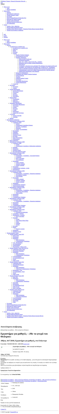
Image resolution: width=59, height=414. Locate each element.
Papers (14, 227)
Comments (18, 157)
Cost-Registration (17, 256)
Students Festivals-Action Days (14, 309)
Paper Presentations (17, 137)
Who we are (7, 39)
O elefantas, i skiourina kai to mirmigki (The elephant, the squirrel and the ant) (38, 66)
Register (6, 37)
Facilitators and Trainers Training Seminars (26, 74)
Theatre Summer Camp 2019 (17, 234)
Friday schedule (20, 162)
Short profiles (19, 193)
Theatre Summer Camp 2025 (17, 275)
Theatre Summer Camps (13, 233)
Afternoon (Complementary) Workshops (26, 269)
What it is (15, 49)
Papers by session (20, 229)
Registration (16, 130)
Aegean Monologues (21, 82)
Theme (17, 144)
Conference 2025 (17, 211)
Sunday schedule (20, 165)
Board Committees (11, 42)
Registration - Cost (17, 270)
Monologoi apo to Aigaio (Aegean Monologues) (30, 63)
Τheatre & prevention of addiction (15, 317)
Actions (15, 53)
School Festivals (20, 75)
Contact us (15, 84)
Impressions (16, 111)
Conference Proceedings (22, 191)
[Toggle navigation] (26, 1)
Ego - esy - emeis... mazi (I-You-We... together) (30, 61)
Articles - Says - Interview (13, 313)
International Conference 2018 (17, 121)
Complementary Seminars (19, 184)
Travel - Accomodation (21, 129)
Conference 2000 (17, 208)
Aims (8, 41)
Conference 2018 (17, 122)
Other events (16, 260)
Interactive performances (22, 72)
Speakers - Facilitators (21, 126)
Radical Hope (13, 97)
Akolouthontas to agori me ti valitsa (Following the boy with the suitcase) (37, 70)
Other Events (16, 287)
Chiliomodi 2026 (17, 291)
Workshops (15, 133)
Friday (17, 222)
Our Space (18, 79)
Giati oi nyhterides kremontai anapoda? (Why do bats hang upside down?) (37, 68)
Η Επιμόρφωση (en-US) (22, 56)
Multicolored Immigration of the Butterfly (29, 71)
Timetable (15, 132)
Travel (14, 259)
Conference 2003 (17, 188)
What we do (7, 43)
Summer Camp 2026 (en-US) (17, 289)
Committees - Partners (18, 213)
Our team (15, 52)
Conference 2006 (17, 154)
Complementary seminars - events (21, 168)
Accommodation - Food (19, 271)
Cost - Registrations (17, 242)
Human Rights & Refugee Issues (15, 314)
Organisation (16, 99)
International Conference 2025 (17, 209)
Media (14, 50)
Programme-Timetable (18, 251)
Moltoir (11, 118)
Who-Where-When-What (22, 220)
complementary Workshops (22, 281)
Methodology (16, 101)
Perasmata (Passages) (24, 60)
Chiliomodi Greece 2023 (19, 249)
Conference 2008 (17, 143)
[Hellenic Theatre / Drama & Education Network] (13, 1)
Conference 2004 (17, 172)
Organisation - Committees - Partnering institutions (28, 173)
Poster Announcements (18, 186)
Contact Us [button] (3, 409)
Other (14, 302)
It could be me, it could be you (17, 46)
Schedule (15, 147)
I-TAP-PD (12, 114)
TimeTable (15, 282)
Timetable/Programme (18, 264)
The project (15, 92)
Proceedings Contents (21, 175)
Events (17, 219)
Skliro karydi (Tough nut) (25, 59)
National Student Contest (22, 78)
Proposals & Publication (22, 212)
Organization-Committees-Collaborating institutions (28, 146)
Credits (14, 110)
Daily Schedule (16, 292)
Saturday (18, 223)
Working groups (17, 150)
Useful (5, 311)
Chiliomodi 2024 (17, 263)
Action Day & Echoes (18, 113)
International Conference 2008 (17, 142)
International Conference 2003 (17, 187)
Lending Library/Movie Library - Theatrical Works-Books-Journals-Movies (25, 316)
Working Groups (17, 135)
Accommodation (17, 244)
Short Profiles (19, 176)
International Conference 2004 (17, 171)
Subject (18, 124)
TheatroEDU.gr (14, 412)
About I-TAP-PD (17, 115)
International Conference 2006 (17, 153)
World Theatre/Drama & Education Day (16, 304)
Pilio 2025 (15, 277)
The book (15, 95)
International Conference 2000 (17, 206)
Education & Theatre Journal (14, 306)
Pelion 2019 (16, 235)
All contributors (20, 159)
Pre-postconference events (19, 151)
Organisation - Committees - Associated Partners (27, 155)
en (1, 2)
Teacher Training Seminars (22, 55)
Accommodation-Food (18, 258)
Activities (15, 117)
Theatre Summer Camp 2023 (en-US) (19, 248)
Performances (16, 139)
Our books (9, 303)
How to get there (20, 158)
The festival (16, 96)
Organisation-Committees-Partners (24, 125)
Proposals (18, 128)
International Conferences (13, 119)
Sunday (18, 224)
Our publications (11, 310)
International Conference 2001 (17, 198)
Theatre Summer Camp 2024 (17, 262)
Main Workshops (20, 240)
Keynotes (15, 136)
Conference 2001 (17, 200)
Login (5, 35)
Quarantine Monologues (22, 81)
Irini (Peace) (22, 64)
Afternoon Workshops (21, 296)
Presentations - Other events (19, 246)
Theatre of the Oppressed (13, 307)
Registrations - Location (19, 215)
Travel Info (15, 300)
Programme (16, 161)
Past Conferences (14, 140)
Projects (9, 45)
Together (18, 77)
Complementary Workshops (23, 241)
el (2, 2)
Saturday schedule (20, 164)
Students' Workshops (21, 57)
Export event (26, 344)
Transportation (16, 245)
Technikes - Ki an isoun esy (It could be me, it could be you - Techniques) (37, 67)
